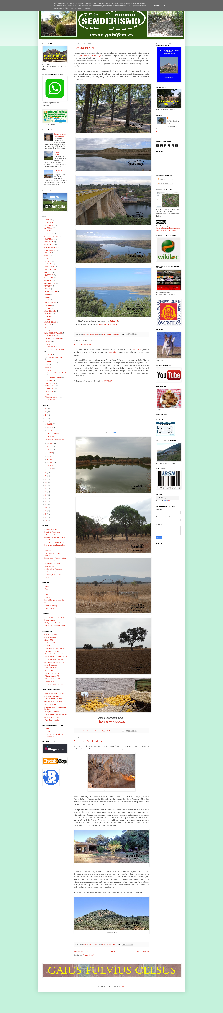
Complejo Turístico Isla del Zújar (88, 55)
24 (46, 415)
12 (46, 501)
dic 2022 (50, 424)
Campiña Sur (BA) (50, 634)
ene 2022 (50, 469)
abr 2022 (50, 459)
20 (46, 476)
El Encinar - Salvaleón (51, 696)
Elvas (46, 592)
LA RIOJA (48, 297)
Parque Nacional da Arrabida (54, 600)
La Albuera (137, 349)
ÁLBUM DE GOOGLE (109, 324)
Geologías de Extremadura (53, 623)
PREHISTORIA (49, 347)
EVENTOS (48, 261)
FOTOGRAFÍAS (50, 269)
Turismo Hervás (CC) (51, 673)
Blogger (123, 986)
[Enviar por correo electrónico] (127, 334)
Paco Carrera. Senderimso (53, 561)
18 (46, 482)
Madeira (47, 597)
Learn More (157, 6)
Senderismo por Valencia (52, 572)
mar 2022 (50, 462)
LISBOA (47, 300)
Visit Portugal (49, 608)
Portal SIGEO (49, 566)
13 (46, 498)
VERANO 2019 (49, 383)
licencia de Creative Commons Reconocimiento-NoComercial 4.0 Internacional (168, 228)
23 (46, 418)
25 (46, 412)
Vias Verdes (48, 577)
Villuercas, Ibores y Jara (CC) (54, 684)
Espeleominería (49, 620)
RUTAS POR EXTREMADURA (55, 373)
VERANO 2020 (49, 386)
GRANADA (48, 280)
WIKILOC (113, 320)
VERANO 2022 (49, 388)
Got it (167, 6)
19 (46, 479)
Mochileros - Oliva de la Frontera (55, 714)
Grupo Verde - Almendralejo (53, 701)
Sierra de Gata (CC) (51, 665)
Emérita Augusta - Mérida (53, 699)
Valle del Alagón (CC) (51, 676)
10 (46, 507)
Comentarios (163, 183)
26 (46, 408)
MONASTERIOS (50, 322)
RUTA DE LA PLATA (52, 370)
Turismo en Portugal (51, 605)
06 (46, 520)
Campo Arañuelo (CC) (51, 637)
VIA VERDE (48, 391)
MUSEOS (47, 325)
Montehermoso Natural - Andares (55, 558)
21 (46, 473)
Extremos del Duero (51, 535)
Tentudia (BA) (49, 670)
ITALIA (47, 294)
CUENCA (47, 253)
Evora (46, 594)
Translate (172, 501)
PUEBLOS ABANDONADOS (54, 349)
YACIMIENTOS (50, 399)
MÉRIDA (47, 316)
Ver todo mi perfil (162, 132)
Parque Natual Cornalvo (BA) (54, 659)
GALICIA (47, 272)
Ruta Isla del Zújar (84, 47)
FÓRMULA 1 (49, 264)
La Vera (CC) (48, 645)
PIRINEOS (48, 341)
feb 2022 (50, 465)
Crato (46, 589)
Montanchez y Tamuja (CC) (53, 654)
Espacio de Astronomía (52, 532)
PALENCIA (48, 330)
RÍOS (46, 364)
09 (46, 511)
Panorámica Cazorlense (52, 563)
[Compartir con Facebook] (133, 334)
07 (46, 517)
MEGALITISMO (50, 311)
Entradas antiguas (143, 951)
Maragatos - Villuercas (51, 712)
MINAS (47, 319)
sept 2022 (50, 443)
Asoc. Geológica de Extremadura (55, 617)
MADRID (47, 308)
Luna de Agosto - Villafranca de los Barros (55, 708)
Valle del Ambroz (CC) (52, 679)
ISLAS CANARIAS (51, 291)
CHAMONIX (48, 242)
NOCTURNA (48, 327)
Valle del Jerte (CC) (50, 681)
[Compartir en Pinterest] (136, 334)
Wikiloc (115, 433)
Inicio (113, 951)
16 (46, 489)
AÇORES (47, 220)
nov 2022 (50, 427)
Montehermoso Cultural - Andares (52, 554)
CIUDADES (48, 244)
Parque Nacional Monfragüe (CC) (55, 656)
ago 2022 (50, 446)
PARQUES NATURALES (53, 333)
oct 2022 (50, 430)
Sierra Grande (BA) (50, 667)
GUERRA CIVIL (50, 283)
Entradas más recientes (81, 951)
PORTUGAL (48, 344)
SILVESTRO (48, 380)
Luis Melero (48, 548)
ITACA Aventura (50, 704)
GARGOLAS (48, 275)
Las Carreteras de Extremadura (54, 545)
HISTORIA (48, 286)
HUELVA (47, 289)
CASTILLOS (48, 239)
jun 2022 (50, 453)
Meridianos (48, 550)
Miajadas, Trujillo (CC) (52, 651)
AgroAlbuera (113, 352)
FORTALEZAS (49, 267)
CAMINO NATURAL (51, 236)
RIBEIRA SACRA (50, 362)
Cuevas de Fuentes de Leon (89, 741)
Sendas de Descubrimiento (53, 569)
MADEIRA (48, 305)
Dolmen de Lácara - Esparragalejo (60, 135)
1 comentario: (111, 944)
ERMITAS (48, 258)
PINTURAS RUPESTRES (53, 338)
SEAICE (47, 732)
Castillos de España (50, 529)
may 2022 (50, 456)
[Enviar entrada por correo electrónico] (122, 334)
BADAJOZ (48, 231)
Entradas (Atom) (88, 955)
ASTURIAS (48, 228)
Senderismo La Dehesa (51, 717)
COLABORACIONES (51, 247)
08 (46, 514)
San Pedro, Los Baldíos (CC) (54, 662)
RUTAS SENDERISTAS (52, 377)
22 (46, 421)
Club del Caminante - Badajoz (54, 693)
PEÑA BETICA (49, 336)
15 (46, 492)
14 (46, 495)
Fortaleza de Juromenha (58, 171)
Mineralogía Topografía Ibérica (54, 625)
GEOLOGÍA (48, 278)
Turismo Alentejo (50, 603)
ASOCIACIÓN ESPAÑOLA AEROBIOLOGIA (53, 735)
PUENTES (48, 354)
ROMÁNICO (48, 367)
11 (46, 504)
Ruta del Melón (82, 344)
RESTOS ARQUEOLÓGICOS (54, 357)
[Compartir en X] (131, 334)
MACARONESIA (50, 303)
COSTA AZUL (49, 250)
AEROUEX (48, 729)
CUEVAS (47, 255)
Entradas (162, 179)
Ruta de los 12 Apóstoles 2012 (59, 153)
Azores (46, 586)
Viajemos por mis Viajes (52, 574)
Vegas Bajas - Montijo (51, 720)
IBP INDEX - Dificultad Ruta (54, 542)
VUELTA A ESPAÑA (51, 397)
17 (46, 485)
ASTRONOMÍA (49, 225)
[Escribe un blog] (129, 334)
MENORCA (48, 314)
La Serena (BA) (49, 643)
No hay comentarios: (113, 334)
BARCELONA (49, 233)
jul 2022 (50, 450)
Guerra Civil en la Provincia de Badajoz (54, 538)
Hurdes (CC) (48, 640)
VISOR (46, 394)
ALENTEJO (48, 222)
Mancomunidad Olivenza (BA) (54, 648)
